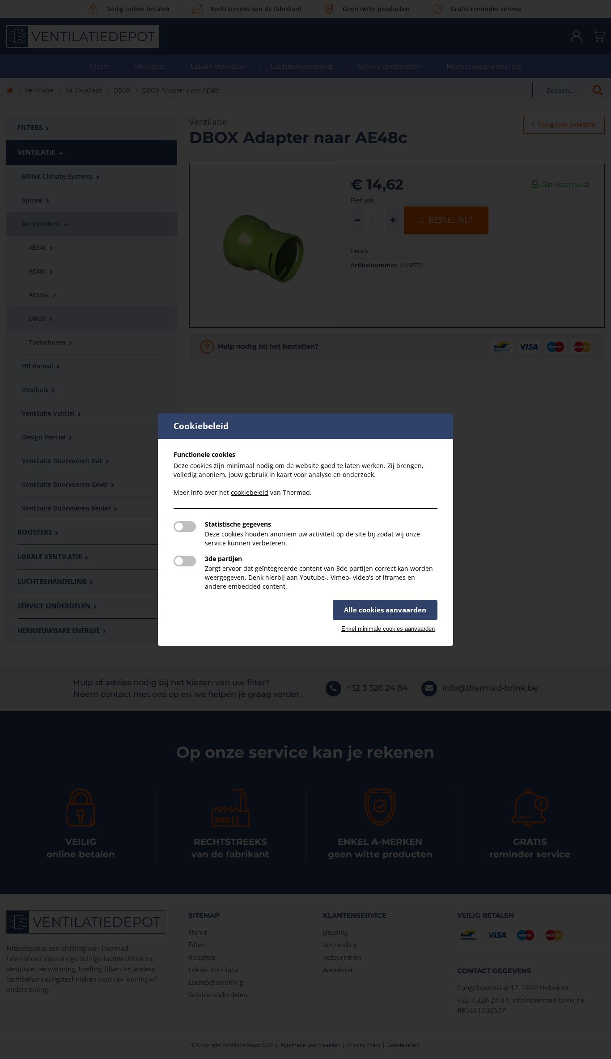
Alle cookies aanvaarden (385, 609)
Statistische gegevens (238, 524)
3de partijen (223, 558)
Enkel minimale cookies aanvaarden (388, 628)
